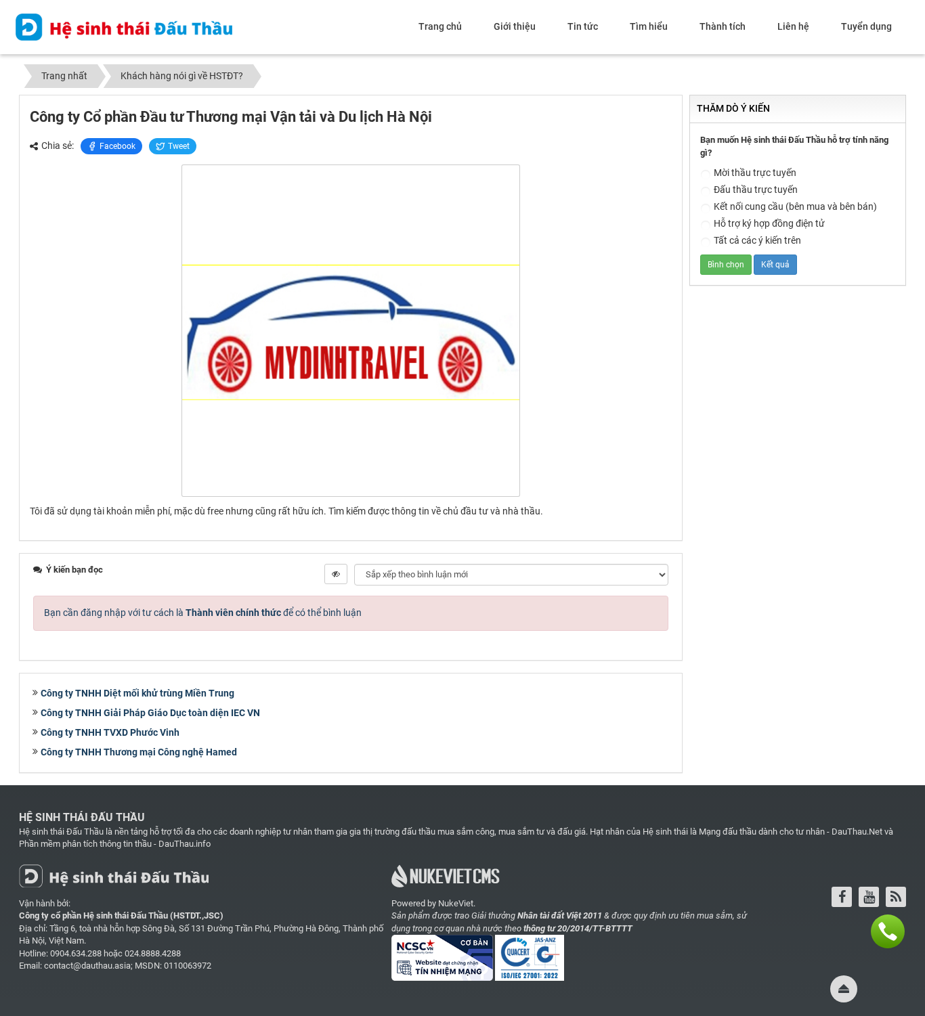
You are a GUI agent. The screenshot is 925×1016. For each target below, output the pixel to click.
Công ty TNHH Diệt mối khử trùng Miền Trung (137, 693)
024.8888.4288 (153, 953)
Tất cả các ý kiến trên (757, 240)
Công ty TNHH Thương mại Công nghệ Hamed (139, 752)
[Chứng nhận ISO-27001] (530, 962)
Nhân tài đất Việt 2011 (559, 915)
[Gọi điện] (888, 931)
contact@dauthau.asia (87, 965)
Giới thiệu (515, 26)
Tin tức (582, 26)
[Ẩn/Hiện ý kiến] (335, 574)
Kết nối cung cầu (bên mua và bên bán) (795, 206)
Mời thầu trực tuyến (755, 172)
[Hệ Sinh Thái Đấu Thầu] (124, 26)
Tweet (179, 146)
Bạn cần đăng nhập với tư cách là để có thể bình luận (203, 612)
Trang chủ (440, 26)
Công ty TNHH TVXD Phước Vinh (110, 732)
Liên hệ (793, 26)
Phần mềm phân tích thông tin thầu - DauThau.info (115, 844)
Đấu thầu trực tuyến (756, 189)
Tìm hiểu (649, 26)
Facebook (117, 146)
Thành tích (723, 26)
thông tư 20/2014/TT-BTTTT (577, 928)
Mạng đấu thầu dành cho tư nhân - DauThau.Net (790, 831)
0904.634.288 (76, 953)
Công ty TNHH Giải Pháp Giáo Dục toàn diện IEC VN (150, 712)
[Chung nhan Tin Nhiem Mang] (443, 962)
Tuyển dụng (866, 26)
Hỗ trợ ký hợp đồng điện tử (769, 223)
